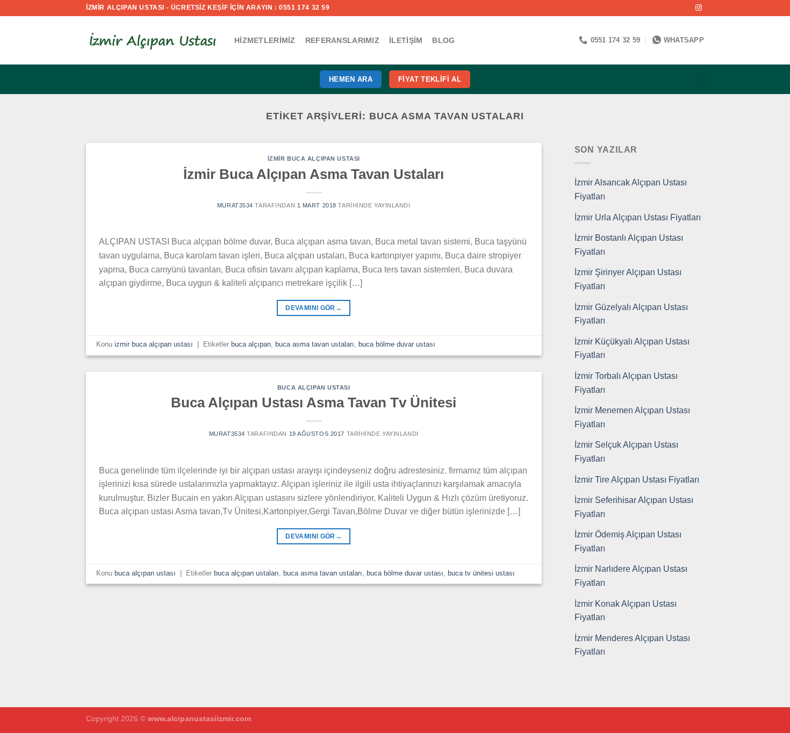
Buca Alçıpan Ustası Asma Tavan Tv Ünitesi (313, 402)
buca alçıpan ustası (313, 387)
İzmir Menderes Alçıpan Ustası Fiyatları (632, 645)
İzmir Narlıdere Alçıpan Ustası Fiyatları (630, 575)
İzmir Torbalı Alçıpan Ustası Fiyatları (626, 382)
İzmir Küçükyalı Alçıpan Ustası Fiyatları (632, 348)
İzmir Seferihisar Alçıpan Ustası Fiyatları (633, 507)
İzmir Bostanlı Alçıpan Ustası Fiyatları (628, 244)
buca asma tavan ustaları (314, 344)
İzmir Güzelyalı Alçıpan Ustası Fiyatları (631, 314)
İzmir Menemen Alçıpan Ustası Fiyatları (632, 417)
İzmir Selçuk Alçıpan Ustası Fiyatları (626, 451)
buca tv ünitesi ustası (481, 573)
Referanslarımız (342, 40)
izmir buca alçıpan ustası (314, 158)
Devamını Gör (313, 308)
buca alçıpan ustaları (246, 573)
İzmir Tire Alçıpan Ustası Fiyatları (636, 479)
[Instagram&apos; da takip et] (698, 8)
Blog (443, 40)
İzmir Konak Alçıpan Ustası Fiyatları (625, 610)
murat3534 (235, 205)
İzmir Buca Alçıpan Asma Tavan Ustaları (313, 174)
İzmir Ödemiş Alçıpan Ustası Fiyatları (627, 541)
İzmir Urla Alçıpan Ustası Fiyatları (637, 217)
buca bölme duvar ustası (396, 344)
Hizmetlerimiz (265, 40)
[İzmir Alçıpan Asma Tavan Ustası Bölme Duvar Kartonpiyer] (152, 40)
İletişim (405, 40)
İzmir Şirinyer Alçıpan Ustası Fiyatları (627, 279)
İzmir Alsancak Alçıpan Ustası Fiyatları (630, 189)
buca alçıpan (251, 344)
